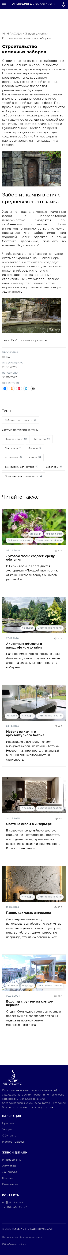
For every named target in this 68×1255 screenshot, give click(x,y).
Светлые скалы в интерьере (29, 824)
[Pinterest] (5, 1215)
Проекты (8, 1123)
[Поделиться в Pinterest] (19, 388)
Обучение (9, 1135)
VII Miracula (22, 4)
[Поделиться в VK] (5, 388)
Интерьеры (27, 716)
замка (61, 237)
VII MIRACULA (12, 33)
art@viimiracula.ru (14, 1202)
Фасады (7, 1178)
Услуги (7, 1129)
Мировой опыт (54, 534)
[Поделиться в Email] (33, 388)
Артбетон (11, 716)
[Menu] (4, 4)
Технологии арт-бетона (49, 540)
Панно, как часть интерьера (28, 912)
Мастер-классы (13, 1141)
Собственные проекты (29, 340)
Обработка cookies (14, 1244)
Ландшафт (35, 534)
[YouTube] (12, 1215)
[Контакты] (63, 4)
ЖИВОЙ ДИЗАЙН (45, 4)
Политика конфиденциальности (22, 1237)
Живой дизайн (35, 33)
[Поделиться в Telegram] (26, 388)
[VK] (19, 1215)
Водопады (27, 986)
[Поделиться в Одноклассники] (12, 388)
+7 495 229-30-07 (14, 1206)
